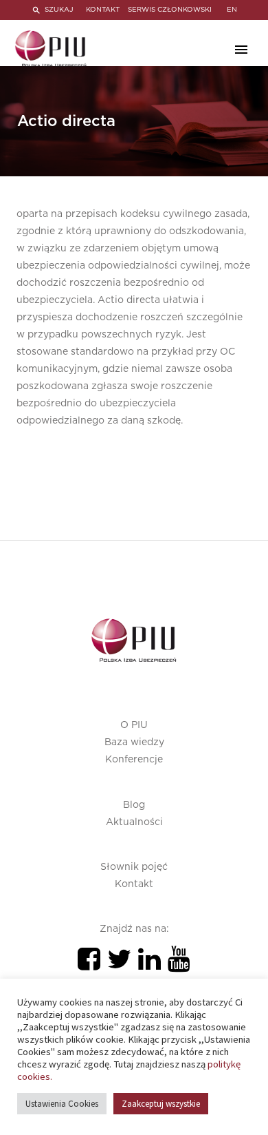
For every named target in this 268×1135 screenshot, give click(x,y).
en (232, 9)
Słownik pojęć (134, 867)
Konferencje (134, 759)
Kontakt (134, 884)
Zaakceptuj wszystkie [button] (161, 1104)
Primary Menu (241, 49)
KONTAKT (103, 9)
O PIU (134, 725)
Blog (134, 805)
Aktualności (134, 822)
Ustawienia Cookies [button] (61, 1104)
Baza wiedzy (134, 742)
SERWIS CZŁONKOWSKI (170, 9)
